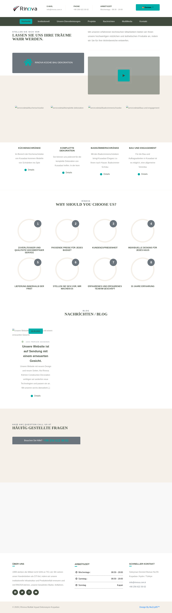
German (148, 7)
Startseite (25, 21)
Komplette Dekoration (67, 149)
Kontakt (143, 21)
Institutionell (43, 21)
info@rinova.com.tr (54, 9)
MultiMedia (127, 21)
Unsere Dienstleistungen (68, 21)
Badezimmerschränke (105, 148)
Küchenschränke (29, 148)
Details (31, 170)
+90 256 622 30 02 (81, 9)
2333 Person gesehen (37, 342)
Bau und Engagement (142, 148)
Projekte (92, 21)
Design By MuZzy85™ (150, 607)
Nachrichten (109, 21)
